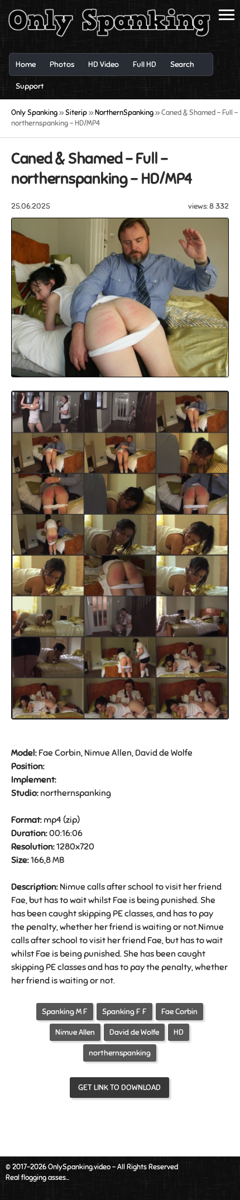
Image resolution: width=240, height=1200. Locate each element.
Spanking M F (65, 1011)
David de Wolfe (134, 1032)
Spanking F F (124, 1011)
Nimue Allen (75, 1032)
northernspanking (120, 1053)
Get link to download (119, 1087)
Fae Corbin (179, 1011)
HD (179, 1032)
